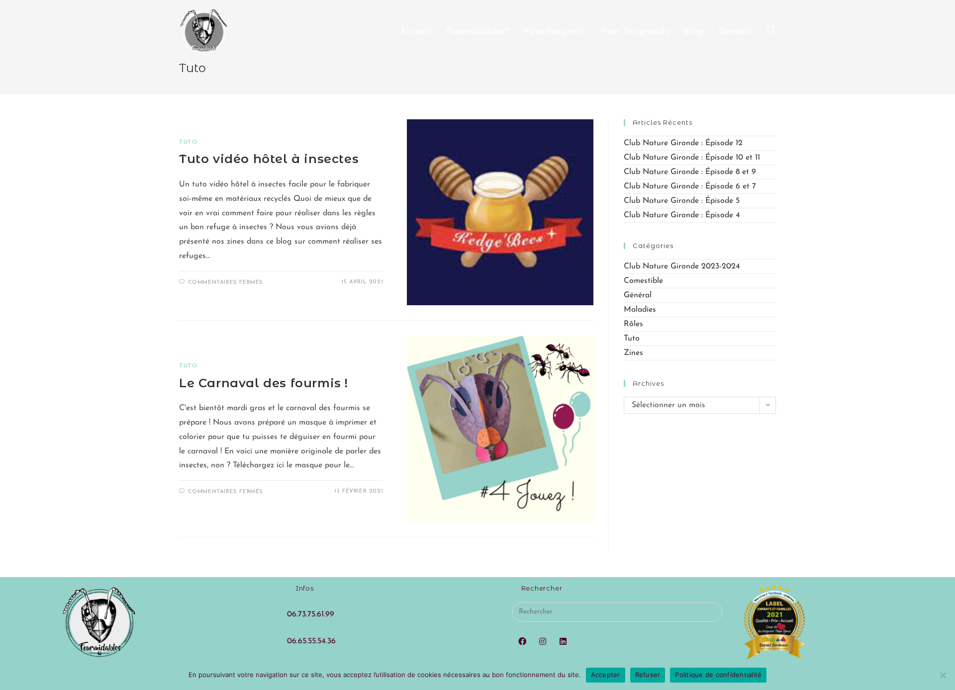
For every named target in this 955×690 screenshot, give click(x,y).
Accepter (605, 675)
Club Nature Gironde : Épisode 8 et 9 (690, 172)
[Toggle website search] (771, 32)
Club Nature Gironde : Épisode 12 (683, 143)
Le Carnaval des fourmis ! (263, 383)
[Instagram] (543, 642)
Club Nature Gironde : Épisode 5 (682, 201)
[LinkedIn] (563, 642)
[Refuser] (943, 675)
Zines (633, 353)
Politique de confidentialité (718, 675)
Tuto (188, 142)
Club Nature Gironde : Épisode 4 (682, 215)
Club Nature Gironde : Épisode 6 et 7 (690, 186)
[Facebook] (522, 642)
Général (638, 295)
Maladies (640, 310)
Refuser (648, 675)
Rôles (633, 324)
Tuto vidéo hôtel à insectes (269, 159)
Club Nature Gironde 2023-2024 (682, 266)
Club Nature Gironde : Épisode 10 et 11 (692, 158)
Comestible (643, 281)
